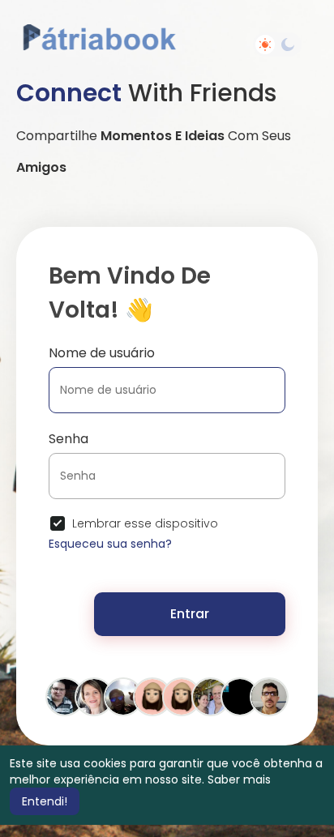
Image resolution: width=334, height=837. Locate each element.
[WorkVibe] (181, 696)
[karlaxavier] (94, 696)
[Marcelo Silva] (269, 696)
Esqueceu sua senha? (110, 544)
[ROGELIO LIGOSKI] (65, 696)
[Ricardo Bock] (240, 696)
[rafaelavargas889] (152, 696)
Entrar (189, 613)
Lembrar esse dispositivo (145, 523)
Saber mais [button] (239, 779)
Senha (68, 438)
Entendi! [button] (44, 801)
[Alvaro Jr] (123, 696)
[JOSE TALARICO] (211, 696)
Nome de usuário (102, 353)
